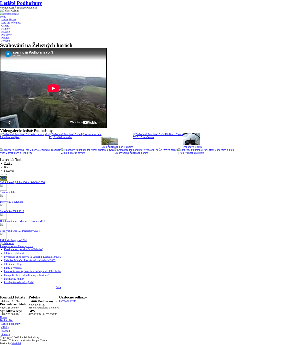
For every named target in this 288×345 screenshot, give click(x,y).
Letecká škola (8, 19)
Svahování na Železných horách (131, 152)
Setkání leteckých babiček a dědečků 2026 (22, 182)
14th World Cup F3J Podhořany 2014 (20, 230)
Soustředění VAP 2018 (12, 211)
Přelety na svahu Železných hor (16, 246)
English (15, 13)
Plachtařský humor (14, 278)
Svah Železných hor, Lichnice (117, 146)
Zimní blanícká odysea (73, 152)
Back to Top (6, 320)
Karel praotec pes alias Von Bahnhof (23, 249)
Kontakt (5, 40)
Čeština (14, 10)
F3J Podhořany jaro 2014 (13, 240)
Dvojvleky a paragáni (11, 201)
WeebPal (16, 343)
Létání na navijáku (10, 137)
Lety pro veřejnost (10, 22)
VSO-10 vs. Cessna (143, 137)
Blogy (7, 167)
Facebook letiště (67, 300)
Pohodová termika (192, 146)
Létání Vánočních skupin (191, 152)
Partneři (5, 37)
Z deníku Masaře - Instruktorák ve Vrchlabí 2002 (30, 260)
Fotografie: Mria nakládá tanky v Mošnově (26, 275)
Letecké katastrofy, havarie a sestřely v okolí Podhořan (32, 271)
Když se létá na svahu (60, 137)
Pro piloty (6, 34)
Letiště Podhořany (21, 3)
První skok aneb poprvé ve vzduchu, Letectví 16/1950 (32, 256)
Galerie (5, 25)
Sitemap (5, 334)
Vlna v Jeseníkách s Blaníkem (16, 152)
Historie (5, 31)
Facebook (9, 170)
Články (8, 163)
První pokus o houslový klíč (19, 282)
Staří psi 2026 (7, 192)
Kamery (5, 28)
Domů (3, 317)
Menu (3, 16)
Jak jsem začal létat (14, 253)
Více (58, 287)
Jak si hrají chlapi (13, 264)
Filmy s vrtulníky (13, 267)
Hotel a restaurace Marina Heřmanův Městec (23, 221)
